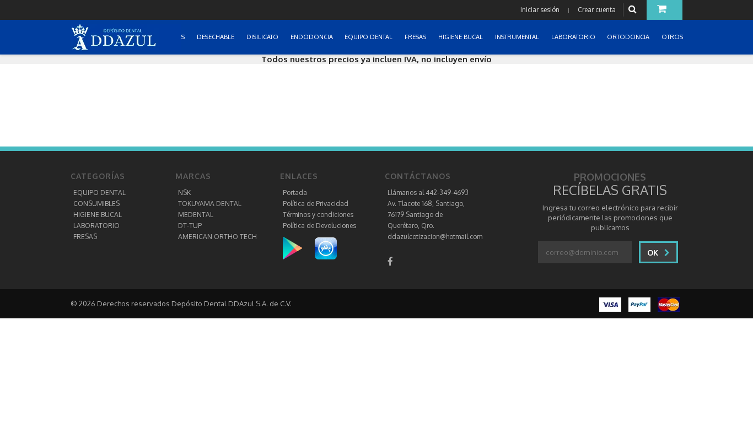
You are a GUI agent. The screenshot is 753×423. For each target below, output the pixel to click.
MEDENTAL (195, 214)
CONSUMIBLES (96, 203)
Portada (295, 192)
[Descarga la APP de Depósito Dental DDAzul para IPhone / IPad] (326, 247)
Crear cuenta (597, 10)
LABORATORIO (96, 225)
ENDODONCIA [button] (313, 37)
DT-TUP (190, 225)
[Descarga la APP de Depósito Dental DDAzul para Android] (298, 247)
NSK (184, 192)
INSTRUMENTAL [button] (518, 37)
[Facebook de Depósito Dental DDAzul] (390, 261)
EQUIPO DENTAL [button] (369, 37)
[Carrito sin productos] (664, 10)
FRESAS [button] (416, 37)
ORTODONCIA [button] (629, 37)
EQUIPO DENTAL (99, 192)
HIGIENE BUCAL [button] (461, 37)
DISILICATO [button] (263, 37)
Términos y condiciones (318, 214)
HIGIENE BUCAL (97, 214)
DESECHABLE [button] (216, 37)
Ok (653, 252)
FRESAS (85, 236)
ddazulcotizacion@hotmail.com (435, 236)
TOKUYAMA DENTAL (209, 203)
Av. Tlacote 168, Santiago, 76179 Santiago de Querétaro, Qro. (426, 214)
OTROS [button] (673, 37)
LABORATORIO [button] (574, 37)
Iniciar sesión (540, 10)
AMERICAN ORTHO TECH (217, 236)
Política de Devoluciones (319, 225)
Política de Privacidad (315, 203)
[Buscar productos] (634, 9)
